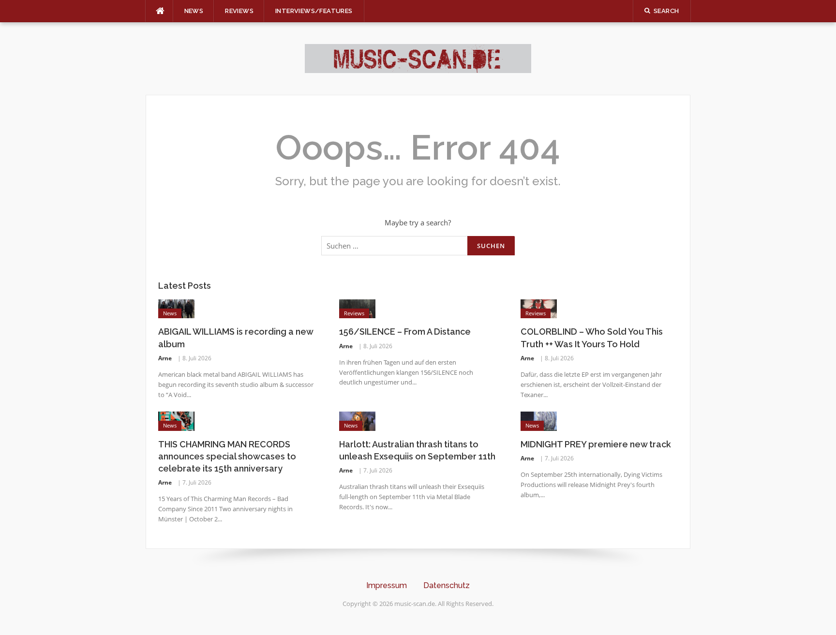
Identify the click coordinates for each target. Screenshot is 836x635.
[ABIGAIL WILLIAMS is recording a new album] (176, 308)
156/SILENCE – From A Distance (405, 331)
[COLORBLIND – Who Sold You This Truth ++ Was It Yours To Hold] (539, 308)
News (194, 11)
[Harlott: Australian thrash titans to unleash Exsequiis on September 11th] (357, 420)
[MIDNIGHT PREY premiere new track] (539, 420)
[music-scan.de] (418, 57)
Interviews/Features (314, 11)
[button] (21, 613)
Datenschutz (446, 585)
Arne (165, 358)
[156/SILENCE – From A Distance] (357, 308)
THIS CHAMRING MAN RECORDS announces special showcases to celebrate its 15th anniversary (227, 456)
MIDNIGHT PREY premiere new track (596, 444)
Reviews (239, 11)
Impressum (386, 585)
